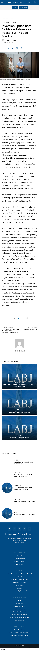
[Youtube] (29, 529)
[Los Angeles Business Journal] (19, 2)
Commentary (18, 485)
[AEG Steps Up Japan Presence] (7, 513)
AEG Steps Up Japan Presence (25, 514)
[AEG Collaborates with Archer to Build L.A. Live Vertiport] (19, 376)
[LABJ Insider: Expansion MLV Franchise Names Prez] (7, 488)
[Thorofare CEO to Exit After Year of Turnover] (7, 462)
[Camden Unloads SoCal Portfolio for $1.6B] (7, 475)
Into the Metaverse (30, 329)
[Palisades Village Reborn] (19, 428)
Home (3, 19)
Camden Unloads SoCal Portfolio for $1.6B (23, 476)
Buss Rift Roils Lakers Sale (19, 412)
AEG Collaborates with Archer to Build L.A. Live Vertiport (19, 386)
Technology (9, 19)
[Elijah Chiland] (3, 40)
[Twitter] (8, 48)
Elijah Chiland (11, 40)
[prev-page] (3, 443)
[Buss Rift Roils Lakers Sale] (19, 402)
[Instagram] (14, 529)
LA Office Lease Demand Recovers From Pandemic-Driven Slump (10, 330)
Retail (19, 435)
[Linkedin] (12, 48)
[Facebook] (4, 48)
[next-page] (6, 443)
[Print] (21, 48)
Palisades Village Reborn (19, 438)
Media (19, 409)
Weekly (15, 22)
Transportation (19, 382)
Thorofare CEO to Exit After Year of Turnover (25, 463)
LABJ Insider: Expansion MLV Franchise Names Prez (24, 488)
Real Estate (17, 472)
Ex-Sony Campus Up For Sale (24, 501)
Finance (16, 460)
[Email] (17, 48)
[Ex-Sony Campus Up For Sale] (7, 500)
